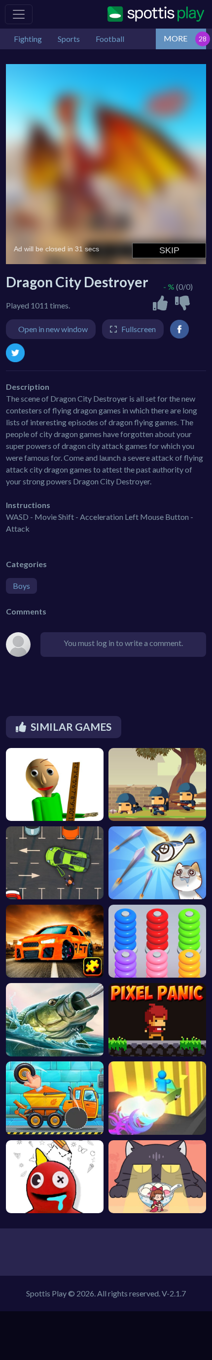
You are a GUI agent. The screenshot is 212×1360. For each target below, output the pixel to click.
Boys (21, 585)
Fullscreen (138, 329)
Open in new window (53, 329)
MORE (175, 38)
